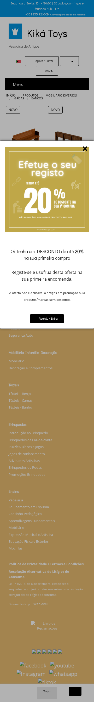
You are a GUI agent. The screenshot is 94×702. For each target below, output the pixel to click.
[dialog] (47, 234)
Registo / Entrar (48, 318)
